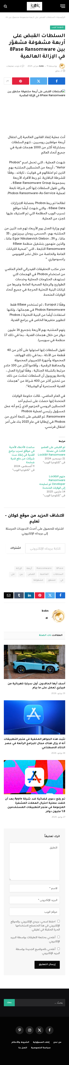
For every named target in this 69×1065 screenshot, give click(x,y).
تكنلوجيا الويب (58, 27)
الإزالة (19, 568)
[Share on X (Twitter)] (38, 81)
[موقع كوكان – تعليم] (34, 6)
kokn (41, 66)
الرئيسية (61, 17)
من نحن (57, 1042)
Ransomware (44, 568)
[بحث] (6, 6)
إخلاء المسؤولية (41, 1042)
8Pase (59, 568)
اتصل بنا (22, 1048)
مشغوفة (38, 580)
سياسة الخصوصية (41, 1048)
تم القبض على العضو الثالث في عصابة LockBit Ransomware (51, 450)
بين (21, 574)
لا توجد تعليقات (13, 66)
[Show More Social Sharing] (7, 81)
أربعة (29, 568)
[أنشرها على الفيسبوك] (56, 81)
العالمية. (44, 574)
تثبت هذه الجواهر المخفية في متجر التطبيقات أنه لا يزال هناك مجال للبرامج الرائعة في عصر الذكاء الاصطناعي (34, 743)
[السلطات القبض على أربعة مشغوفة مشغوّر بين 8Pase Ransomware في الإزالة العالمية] (34, 103)
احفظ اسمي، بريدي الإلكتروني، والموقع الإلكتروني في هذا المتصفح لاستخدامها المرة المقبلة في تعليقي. (35, 925)
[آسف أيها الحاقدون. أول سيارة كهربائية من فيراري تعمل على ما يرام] (34, 662)
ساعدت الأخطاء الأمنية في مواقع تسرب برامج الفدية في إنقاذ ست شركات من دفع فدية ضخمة (21, 454)
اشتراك (15, 548)
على (13, 574)
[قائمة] (62, 6)
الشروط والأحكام (20, 1042)
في (61, 580)
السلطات (58, 574)
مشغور (52, 580)
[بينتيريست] (20, 81)
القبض (31, 574)
